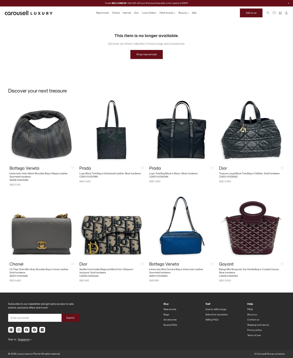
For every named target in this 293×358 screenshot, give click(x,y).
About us (252, 314)
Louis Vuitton (149, 12)
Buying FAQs (170, 324)
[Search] (268, 13)
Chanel (116, 12)
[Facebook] (27, 330)
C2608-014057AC (228, 275)
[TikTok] (34, 330)
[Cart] (280, 13)
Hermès (127, 12)
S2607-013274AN (18, 275)
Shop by (183, 12)
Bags (166, 314)
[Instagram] (19, 330)
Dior (136, 12)
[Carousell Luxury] (28, 13)
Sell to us (251, 12)
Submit (70, 317)
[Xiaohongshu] (42, 330)
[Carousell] (11, 330)
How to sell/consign (216, 309)
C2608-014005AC (89, 275)
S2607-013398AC (158, 275)
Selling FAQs (212, 319)
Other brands (167, 12)
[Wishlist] (274, 13)
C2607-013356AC (228, 176)
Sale (194, 12)
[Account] (286, 13)
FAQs (250, 309)
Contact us (253, 319)
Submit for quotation (217, 314)
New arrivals (102, 12)
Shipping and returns (258, 324)
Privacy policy (254, 329)
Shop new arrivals (146, 54)
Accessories (170, 319)
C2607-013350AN (158, 176)
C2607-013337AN (88, 176)
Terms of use (254, 335)
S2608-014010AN (18, 180)
